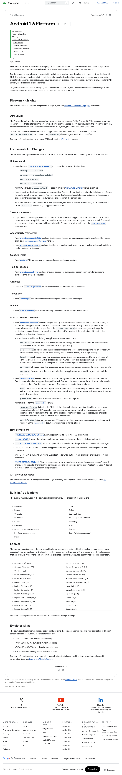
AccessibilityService (35, 241)
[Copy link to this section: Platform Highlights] (38, 100)
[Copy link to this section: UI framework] (27, 161)
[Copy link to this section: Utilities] (20, 305)
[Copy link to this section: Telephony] (24, 293)
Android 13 (66, 741)
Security (6, 734)
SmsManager (25, 299)
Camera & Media (29, 738)
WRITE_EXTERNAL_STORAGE (26, 462)
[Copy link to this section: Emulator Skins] (32, 626)
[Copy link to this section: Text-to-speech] (30, 267)
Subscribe (92, 769)
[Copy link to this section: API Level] (25, 116)
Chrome (44, 759)
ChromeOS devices (50, 736)
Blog (4, 745)
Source (5, 738)
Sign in (116, 3)
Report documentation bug (109, 731)
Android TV (47, 744)
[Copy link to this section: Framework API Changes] (46, 149)
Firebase (54, 759)
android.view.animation (39, 166)
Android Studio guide (90, 731)
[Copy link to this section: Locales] (22, 544)
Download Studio (88, 742)
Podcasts (6, 749)
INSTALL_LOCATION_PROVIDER (28, 443)
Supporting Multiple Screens (41, 659)
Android (6, 726)
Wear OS (46, 732)
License (14, 769)
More (27, 3)
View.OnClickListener (74, 188)
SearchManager (98, 223)
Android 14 (66, 738)
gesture (23, 260)
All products (90, 759)
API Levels (65, 139)
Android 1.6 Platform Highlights (77, 106)
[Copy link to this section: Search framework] (33, 212)
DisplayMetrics (27, 311)
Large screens (48, 728)
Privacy (25, 741)
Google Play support (109, 736)
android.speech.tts (29, 272)
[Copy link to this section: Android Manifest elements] (43, 317)
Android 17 (66, 726)
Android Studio (103, 3)
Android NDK (87, 746)
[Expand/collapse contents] (24, 31)
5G (24, 745)
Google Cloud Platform (72, 759)
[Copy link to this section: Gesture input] (28, 255)
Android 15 (66, 734)
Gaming (26, 726)
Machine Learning (29, 730)
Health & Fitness (29, 734)
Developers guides (89, 735)
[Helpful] (106, 15)
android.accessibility (30, 238)
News (5, 741)
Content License (71, 680)
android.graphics (32, 287)
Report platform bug (109, 726)
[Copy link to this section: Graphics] (22, 282)
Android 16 (66, 730)
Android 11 (66, 749)
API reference (87, 739)
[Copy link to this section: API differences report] (37, 474)
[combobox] (57, 3)
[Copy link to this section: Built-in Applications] (40, 493)
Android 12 (66, 745)
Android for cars (49, 740)
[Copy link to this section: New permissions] (31, 430)
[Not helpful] (110, 15)
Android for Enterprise (11, 730)
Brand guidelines (25, 769)
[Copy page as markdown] (65, 24)
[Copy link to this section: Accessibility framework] (39, 233)
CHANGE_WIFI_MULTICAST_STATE (29, 435)
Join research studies (110, 739)
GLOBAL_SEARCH (22, 439)
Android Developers (17, 15)
